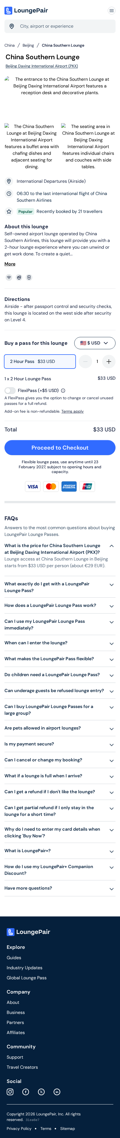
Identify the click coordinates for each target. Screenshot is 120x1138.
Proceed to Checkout (60, 447)
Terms (45, 1128)
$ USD (90, 343)
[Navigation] (111, 10)
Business (16, 1012)
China (9, 45)
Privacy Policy (19, 1128)
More (9, 264)
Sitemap (67, 1128)
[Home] (26, 10)
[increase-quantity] (109, 361)
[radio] (39, 361)
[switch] (10, 390)
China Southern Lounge (63, 45)
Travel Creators (22, 1067)
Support (15, 1057)
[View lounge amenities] (61, 277)
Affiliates (16, 1032)
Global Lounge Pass (27, 978)
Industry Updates (24, 968)
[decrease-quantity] (85, 361)
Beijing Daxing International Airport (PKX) (42, 65)
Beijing (28, 45)
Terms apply (72, 411)
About (13, 1002)
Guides (14, 958)
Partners (15, 1022)
